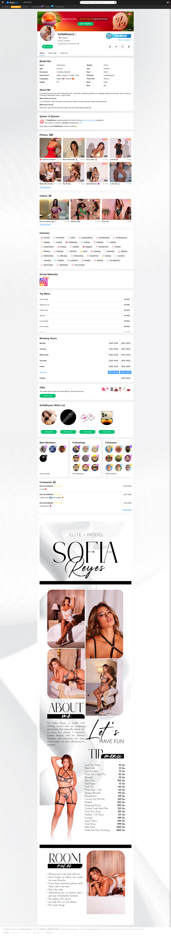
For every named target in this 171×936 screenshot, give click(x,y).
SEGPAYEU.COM (53, 929)
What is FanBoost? (124, 40)
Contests (47, 7)
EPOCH (42, 929)
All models (5, 7)
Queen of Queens (89, 120)
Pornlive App (59, 7)
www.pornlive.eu (26, 929)
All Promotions (36, 7)
